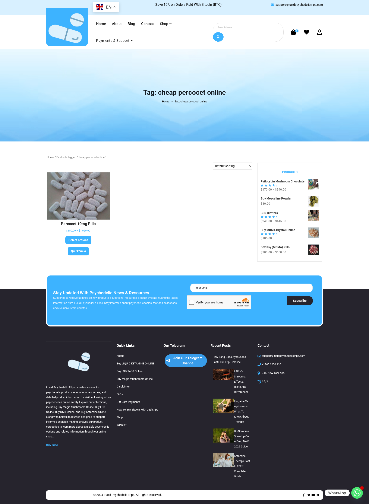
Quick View (78, 251)
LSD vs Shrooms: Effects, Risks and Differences (241, 381)
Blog (131, 24)
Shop (164, 24)
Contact (147, 24)
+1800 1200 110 (271, 364)
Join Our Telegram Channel (187, 360)
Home (101, 24)
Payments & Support (112, 40)
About (117, 24)
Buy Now (52, 444)
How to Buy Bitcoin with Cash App (137, 409)
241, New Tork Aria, (273, 372)
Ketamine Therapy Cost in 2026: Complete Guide (242, 466)
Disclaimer (123, 386)
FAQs (120, 394)
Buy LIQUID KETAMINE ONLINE (135, 363)
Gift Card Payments (128, 401)
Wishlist (121, 425)
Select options (78, 240)
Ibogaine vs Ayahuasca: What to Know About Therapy (241, 411)
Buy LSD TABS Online (129, 371)
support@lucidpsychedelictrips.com (299, 4)
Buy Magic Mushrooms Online (135, 378)
